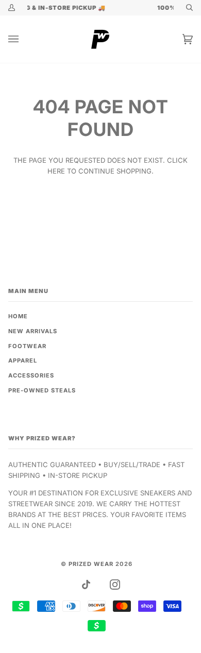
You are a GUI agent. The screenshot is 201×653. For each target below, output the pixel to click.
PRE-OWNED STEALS (42, 390)
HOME (18, 316)
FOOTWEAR (27, 346)
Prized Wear (91, 564)
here (56, 171)
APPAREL (22, 360)
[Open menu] (23, 39)
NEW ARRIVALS (32, 331)
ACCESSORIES (31, 375)
